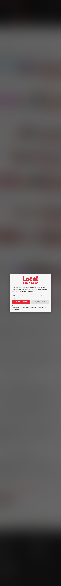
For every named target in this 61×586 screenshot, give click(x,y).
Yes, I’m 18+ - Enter (21, 302)
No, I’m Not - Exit (40, 302)
